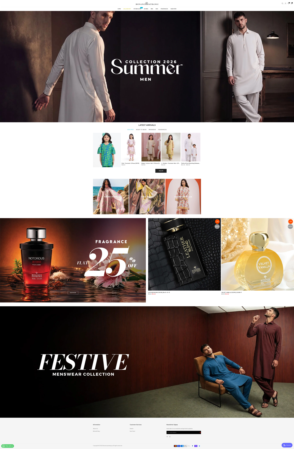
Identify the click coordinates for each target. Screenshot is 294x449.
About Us (95, 428)
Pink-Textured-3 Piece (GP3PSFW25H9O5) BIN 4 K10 (137, 163)
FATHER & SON (138, 9)
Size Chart (132, 431)
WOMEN (146, 9)
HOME (119, 9)
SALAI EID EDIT (127, 9)
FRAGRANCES (164, 9)
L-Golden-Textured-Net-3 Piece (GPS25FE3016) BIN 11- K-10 (179, 163)
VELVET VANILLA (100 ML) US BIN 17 (231, 292)
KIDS (157, 9)
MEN (152, 9)
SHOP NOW (73, 292)
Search (131, 428)
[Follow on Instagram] (169, 437)
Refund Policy (96, 431)
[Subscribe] (200, 432)
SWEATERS (173, 9)
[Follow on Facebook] (167, 437)
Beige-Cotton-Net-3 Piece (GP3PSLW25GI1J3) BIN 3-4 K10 (158, 163)
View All (161, 170)
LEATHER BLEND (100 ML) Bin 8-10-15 (159, 292)
